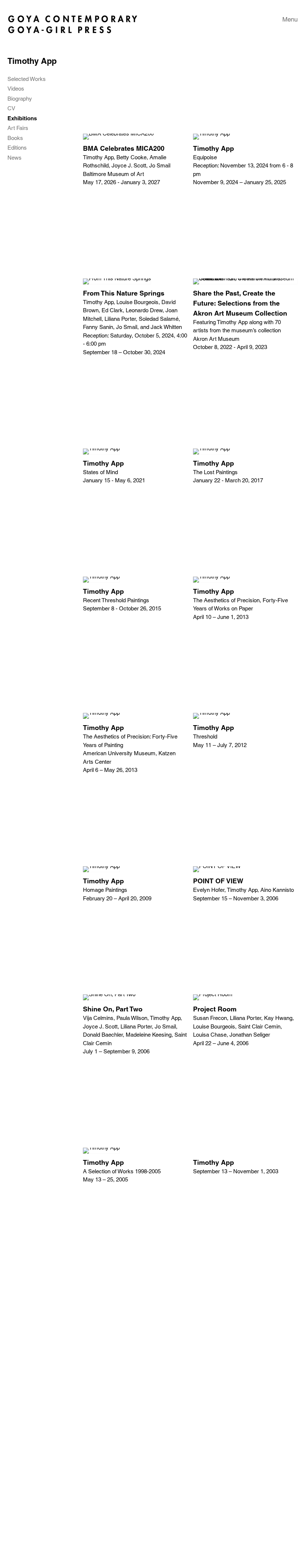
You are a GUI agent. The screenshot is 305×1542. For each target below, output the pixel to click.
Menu (290, 19)
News (14, 158)
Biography (19, 99)
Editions (17, 148)
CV (11, 108)
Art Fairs (17, 128)
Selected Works (26, 79)
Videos (15, 89)
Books (15, 138)
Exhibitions (22, 118)
